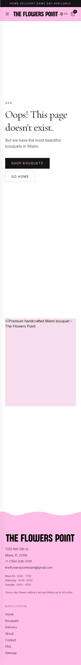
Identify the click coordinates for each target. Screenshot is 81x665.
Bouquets (12, 621)
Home (9, 614)
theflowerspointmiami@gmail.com (28, 567)
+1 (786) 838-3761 (18, 561)
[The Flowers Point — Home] (35, 14)
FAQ (8, 646)
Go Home (20, 176)
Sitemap (11, 653)
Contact (10, 640)
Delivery (11, 627)
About (9, 633)
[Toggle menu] (7, 14)
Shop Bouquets (27, 163)
